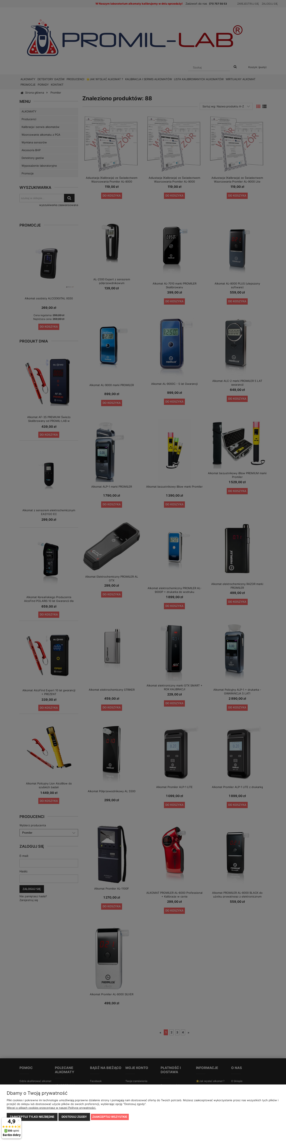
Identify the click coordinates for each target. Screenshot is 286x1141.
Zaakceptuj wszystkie (109, 1116)
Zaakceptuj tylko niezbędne (32, 1116)
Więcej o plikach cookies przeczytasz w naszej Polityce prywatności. (51, 1107)
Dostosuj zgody (74, 1116)
